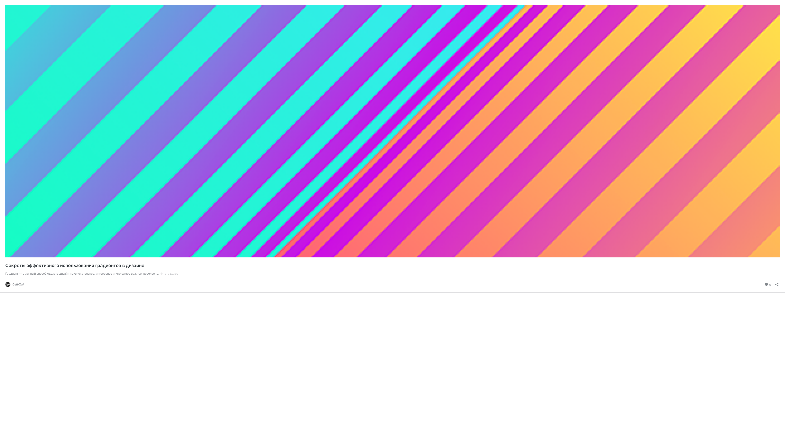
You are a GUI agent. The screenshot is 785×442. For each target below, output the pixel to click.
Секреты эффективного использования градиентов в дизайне (74, 265)
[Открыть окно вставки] (777, 283)
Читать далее (169, 273)
